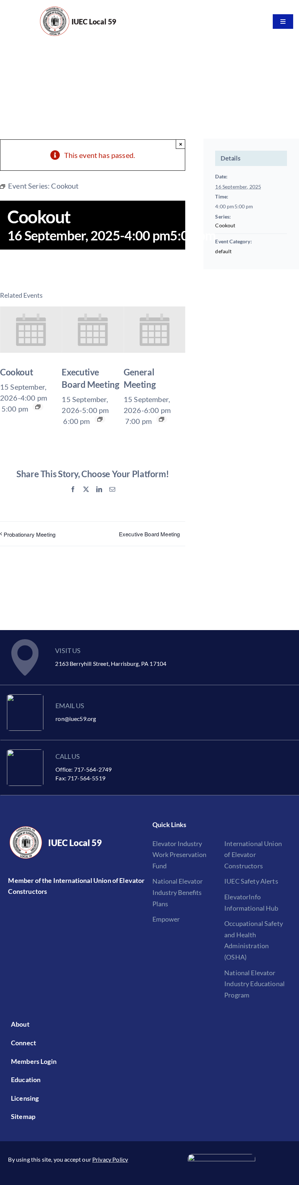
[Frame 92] (221, 1157)
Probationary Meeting (29, 534)
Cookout (16, 372)
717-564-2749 (93, 769)
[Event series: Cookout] (37, 407)
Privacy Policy (110, 1159)
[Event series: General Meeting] (161, 419)
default (223, 251)
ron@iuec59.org (75, 718)
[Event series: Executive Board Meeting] (99, 419)
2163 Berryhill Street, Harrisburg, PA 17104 (110, 663)
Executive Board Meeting (149, 534)
